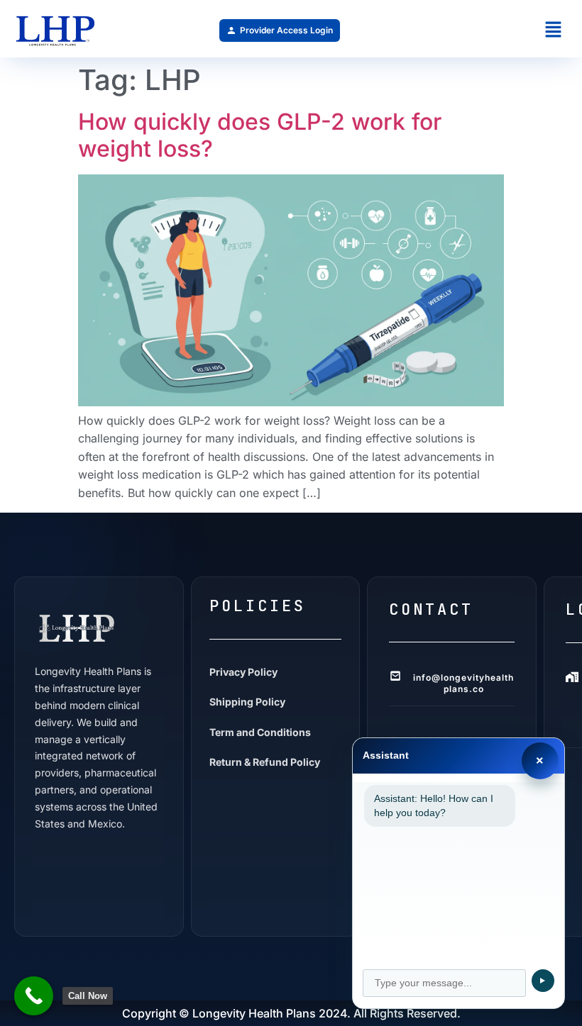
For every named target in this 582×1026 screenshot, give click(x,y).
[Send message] (543, 980)
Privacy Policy (243, 672)
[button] (553, 31)
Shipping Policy (247, 702)
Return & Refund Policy (264, 762)
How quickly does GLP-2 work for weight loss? (259, 135)
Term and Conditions (260, 732)
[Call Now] (33, 995)
